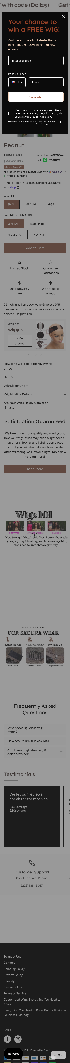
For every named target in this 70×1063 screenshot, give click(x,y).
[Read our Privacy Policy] (61, 122)
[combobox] (17, 82)
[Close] (63, 16)
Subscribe (35, 97)
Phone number (17, 73)
